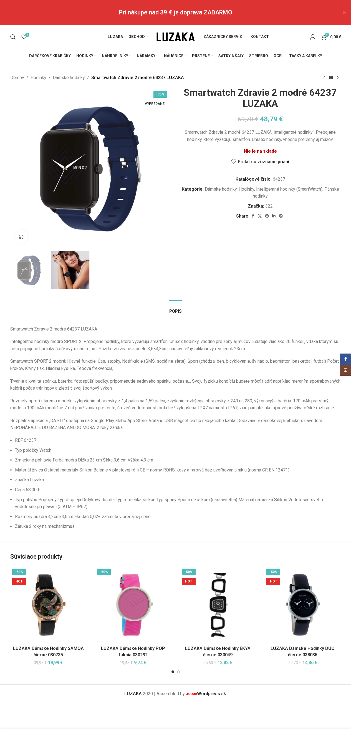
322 (269, 206)
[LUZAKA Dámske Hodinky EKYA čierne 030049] (218, 605)
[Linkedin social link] (274, 216)
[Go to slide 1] (172, 671)
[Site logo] (175, 36)
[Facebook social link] (252, 216)
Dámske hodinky (69, 77)
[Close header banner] (344, 12)
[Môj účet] (312, 36)
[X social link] (259, 216)
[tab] (175, 308)
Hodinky (38, 77)
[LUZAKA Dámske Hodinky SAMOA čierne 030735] (48, 605)
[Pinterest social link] (267, 216)
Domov (17, 77)
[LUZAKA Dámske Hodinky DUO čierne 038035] (302, 605)
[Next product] (337, 77)
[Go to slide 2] (178, 671)
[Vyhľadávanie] (13, 36)
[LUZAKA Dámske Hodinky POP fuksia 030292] (133, 605)
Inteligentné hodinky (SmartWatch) (289, 189)
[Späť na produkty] (331, 77)
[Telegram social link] (280, 216)
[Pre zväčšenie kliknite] (21, 237)
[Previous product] (324, 77)
